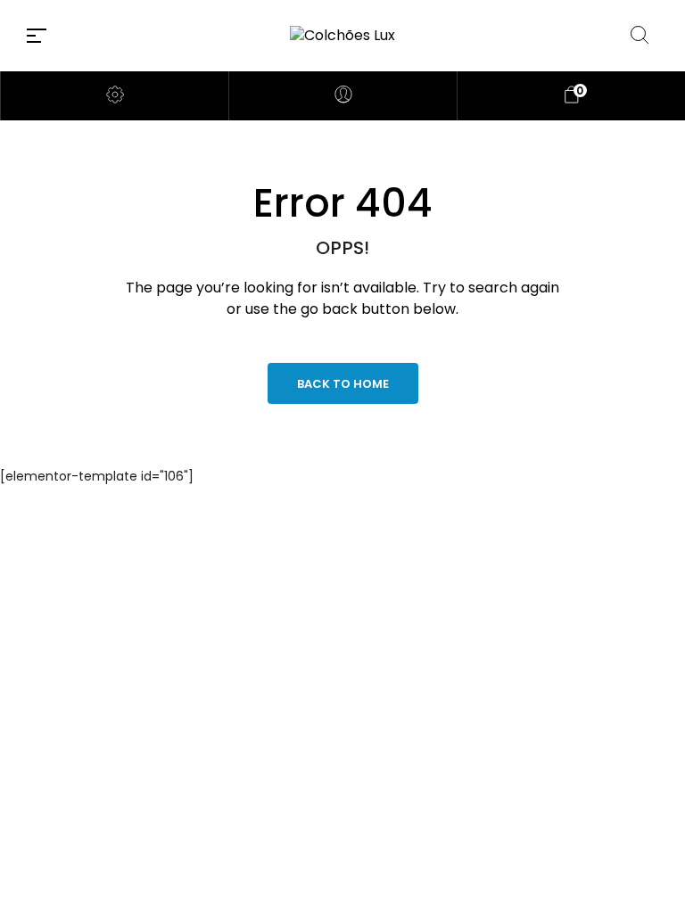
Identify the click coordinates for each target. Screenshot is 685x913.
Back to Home (343, 383)
